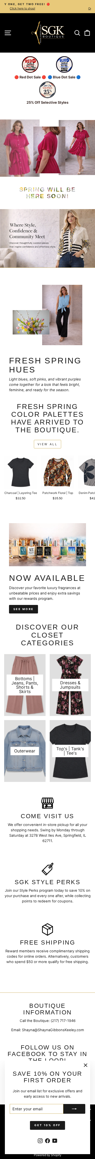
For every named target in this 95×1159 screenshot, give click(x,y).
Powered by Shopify (47, 1155)
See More (23, 609)
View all (48, 444)
